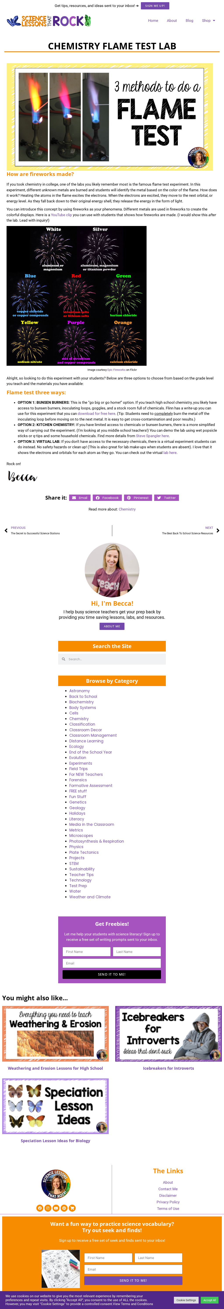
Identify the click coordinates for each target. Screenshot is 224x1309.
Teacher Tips (81, 874)
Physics (76, 846)
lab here (170, 452)
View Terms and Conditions (133, 1304)
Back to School (83, 696)
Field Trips (78, 768)
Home (153, 20)
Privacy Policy (168, 1202)
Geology (77, 808)
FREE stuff (78, 791)
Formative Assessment (90, 785)
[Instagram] (47, 1208)
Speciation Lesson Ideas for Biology (55, 1140)
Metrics (76, 830)
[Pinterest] (64, 1208)
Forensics (78, 780)
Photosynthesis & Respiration (96, 841)
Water (75, 891)
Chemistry (127, 509)
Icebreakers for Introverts (168, 1068)
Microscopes (81, 835)
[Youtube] (56, 1208)
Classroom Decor (85, 730)
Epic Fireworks (116, 369)
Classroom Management (93, 735)
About (172, 20)
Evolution (77, 757)
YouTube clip (61, 215)
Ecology (76, 746)
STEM (74, 863)
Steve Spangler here (152, 436)
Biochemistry (81, 702)
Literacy (76, 819)
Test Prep (78, 885)
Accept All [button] (209, 1300)
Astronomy (79, 690)
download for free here (96, 413)
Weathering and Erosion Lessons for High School (55, 1068)
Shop (206, 20)
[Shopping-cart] (72, 1208)
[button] (80, 498)
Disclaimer (168, 1195)
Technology (80, 880)
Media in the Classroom (91, 824)
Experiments (80, 763)
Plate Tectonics (84, 852)
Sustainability (82, 869)
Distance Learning (86, 741)
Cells (73, 713)
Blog (189, 20)
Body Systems (82, 707)
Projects (76, 858)
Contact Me (168, 1189)
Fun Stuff (77, 796)
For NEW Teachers (86, 774)
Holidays (77, 813)
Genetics (77, 802)
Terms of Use (168, 1208)
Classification (82, 724)
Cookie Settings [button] (186, 1300)
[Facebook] (39, 1208)
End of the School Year (90, 752)
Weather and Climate (90, 897)
